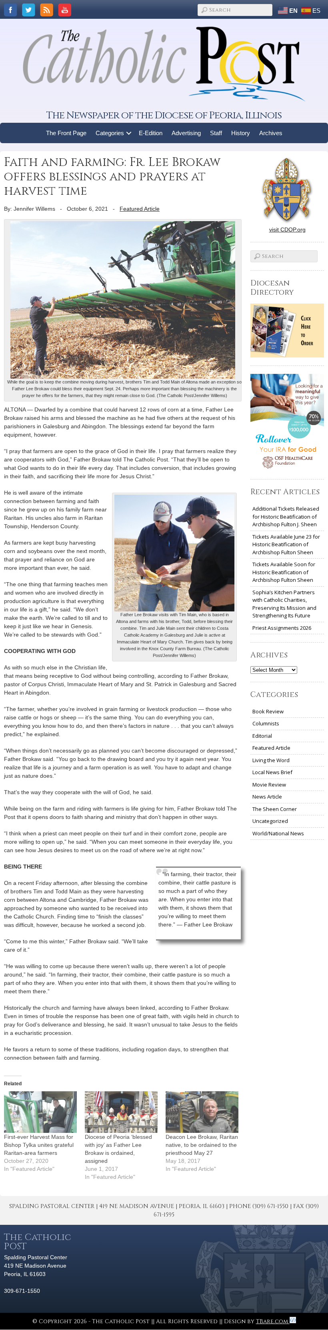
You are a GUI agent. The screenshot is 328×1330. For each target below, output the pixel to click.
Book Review (268, 711)
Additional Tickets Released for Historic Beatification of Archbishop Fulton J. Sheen (285, 516)
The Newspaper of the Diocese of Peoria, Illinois (164, 115)
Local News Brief (272, 772)
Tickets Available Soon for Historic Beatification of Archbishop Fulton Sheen (283, 572)
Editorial (262, 735)
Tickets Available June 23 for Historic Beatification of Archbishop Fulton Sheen (286, 544)
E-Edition (150, 133)
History (240, 133)
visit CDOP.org (287, 229)
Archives (270, 133)
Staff (216, 133)
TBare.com (273, 1321)
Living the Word (271, 760)
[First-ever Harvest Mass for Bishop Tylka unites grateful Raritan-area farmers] (40, 1112)
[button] (129, 133)
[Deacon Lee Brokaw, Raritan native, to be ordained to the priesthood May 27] (202, 1112)
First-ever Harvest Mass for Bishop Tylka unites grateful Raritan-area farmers (39, 1145)
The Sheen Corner (274, 809)
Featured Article (140, 209)
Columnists (265, 723)
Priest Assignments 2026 (281, 627)
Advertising (186, 133)
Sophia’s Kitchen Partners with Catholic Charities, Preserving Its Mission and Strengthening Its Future (284, 604)
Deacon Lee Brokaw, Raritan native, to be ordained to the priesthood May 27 (202, 1145)
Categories (110, 133)
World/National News (278, 833)
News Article (267, 796)
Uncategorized (270, 821)
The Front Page (66, 133)
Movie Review (269, 784)
